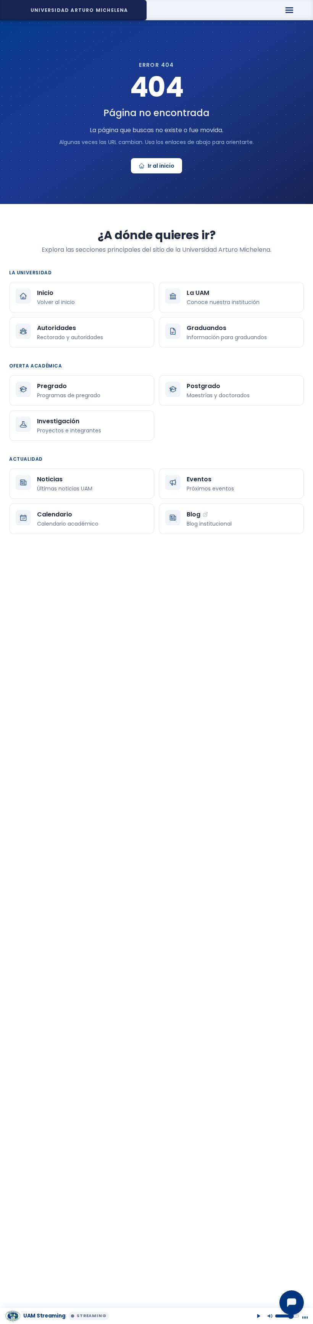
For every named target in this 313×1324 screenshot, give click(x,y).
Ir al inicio (161, 166)
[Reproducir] (258, 1316)
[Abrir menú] (289, 10)
